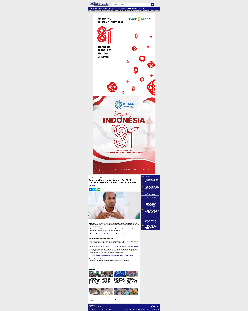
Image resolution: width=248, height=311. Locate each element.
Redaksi (126, 309)
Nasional (141, 8)
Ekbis (129, 8)
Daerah (100, 8)
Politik (113, 8)
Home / (90, 175)
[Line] (98, 188)
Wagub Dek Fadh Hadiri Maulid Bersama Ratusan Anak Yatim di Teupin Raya (151, 221)
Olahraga (135, 8)
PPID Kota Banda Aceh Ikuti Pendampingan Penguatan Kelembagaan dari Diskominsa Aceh (151, 216)
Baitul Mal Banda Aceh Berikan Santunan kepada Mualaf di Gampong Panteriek (151, 227)
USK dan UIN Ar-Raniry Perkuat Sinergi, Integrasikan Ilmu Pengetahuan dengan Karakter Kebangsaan (152, 211)
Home (90, 8)
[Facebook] (90, 188)
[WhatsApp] (95, 188)
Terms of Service (155, 309)
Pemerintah (106, 8)
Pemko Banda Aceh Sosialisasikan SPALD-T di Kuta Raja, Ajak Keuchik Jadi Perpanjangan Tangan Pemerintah (151, 199)
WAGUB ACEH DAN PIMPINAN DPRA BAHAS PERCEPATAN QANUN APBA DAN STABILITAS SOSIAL (122, 10)
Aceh (93, 175)
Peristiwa (124, 8)
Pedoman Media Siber (140, 309)
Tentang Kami (132, 309)
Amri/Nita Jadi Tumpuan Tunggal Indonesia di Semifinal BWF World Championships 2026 (150, 205)
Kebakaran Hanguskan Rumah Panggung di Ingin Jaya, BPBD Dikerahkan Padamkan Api (152, 187)
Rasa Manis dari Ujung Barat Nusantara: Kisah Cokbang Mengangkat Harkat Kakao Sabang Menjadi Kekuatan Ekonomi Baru (151, 181)
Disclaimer (148, 309)
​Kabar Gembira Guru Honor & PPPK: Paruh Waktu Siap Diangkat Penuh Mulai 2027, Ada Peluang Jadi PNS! (152, 192)
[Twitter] (93, 188)
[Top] (239, 309)
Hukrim (118, 8)
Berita (95, 8)
